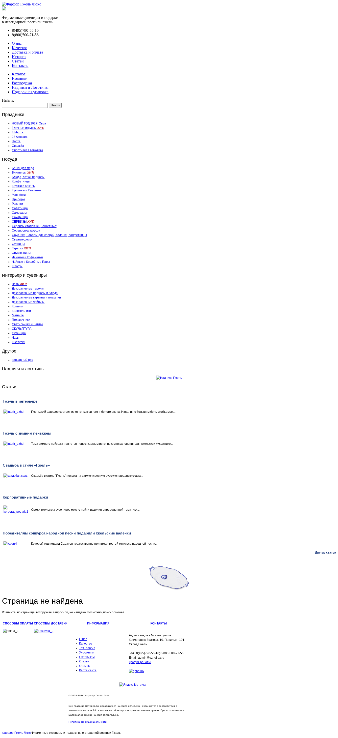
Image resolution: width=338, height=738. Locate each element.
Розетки (17, 204)
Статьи (18, 61)
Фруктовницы (21, 253)
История (19, 57)
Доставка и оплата (27, 52)
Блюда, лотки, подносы (28, 177)
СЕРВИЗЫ (23, 221)
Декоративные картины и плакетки (36, 297)
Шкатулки (18, 342)
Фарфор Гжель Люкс (16, 733)
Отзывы (84, 666)
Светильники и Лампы (27, 324)
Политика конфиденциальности (88, 721)
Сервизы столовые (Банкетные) (34, 226)
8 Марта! (18, 132)
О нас (17, 43)
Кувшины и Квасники (26, 190)
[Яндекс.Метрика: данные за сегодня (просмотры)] (132, 684)
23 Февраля (20, 137)
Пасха (16, 141)
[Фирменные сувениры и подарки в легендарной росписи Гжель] (4, 9)
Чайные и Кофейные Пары (31, 262)
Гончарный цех (22, 360)
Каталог (18, 74)
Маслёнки (19, 195)
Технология (87, 648)
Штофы (17, 266)
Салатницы (20, 208)
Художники (87, 652)
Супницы (18, 244)
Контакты (20, 65)
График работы (140, 662)
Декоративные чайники (28, 302)
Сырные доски (22, 239)
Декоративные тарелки (28, 288)
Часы (15, 337)
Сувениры (19, 333)
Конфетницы (21, 181)
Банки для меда (23, 168)
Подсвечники (21, 320)
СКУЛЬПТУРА (21, 328)
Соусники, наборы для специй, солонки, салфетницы (49, 235)
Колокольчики (21, 311)
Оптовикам (87, 657)
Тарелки (21, 248)
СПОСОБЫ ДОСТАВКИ (51, 623)
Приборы (18, 199)
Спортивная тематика (27, 150)
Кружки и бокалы (23, 186)
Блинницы (23, 172)
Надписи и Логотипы (30, 87)
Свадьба (18, 146)
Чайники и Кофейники (27, 257)
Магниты (18, 315)
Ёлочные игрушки (28, 128)
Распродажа (22, 83)
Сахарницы (20, 217)
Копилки (18, 306)
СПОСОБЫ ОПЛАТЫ (18, 623)
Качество (19, 48)
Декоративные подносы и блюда (35, 293)
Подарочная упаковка (30, 92)
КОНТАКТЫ (158, 623)
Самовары (19, 212)
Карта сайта (88, 670)
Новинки (19, 78)
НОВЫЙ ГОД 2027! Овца (29, 123)
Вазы (19, 284)
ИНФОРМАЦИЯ (98, 623)
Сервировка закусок (26, 230)
